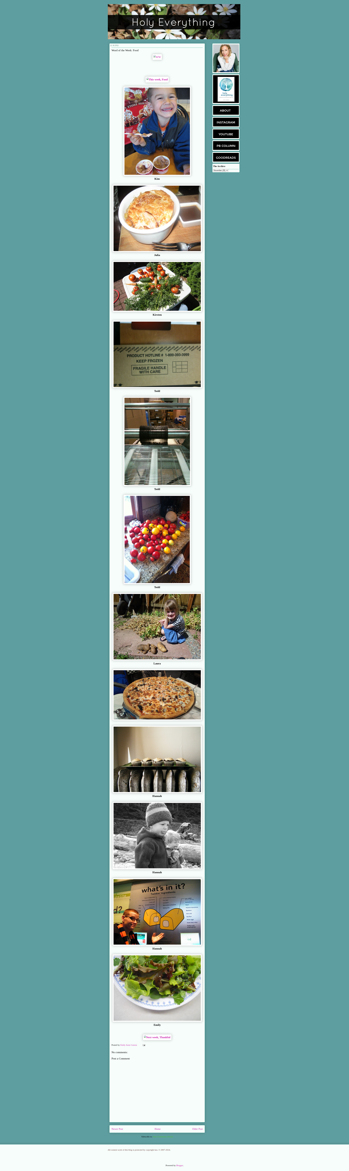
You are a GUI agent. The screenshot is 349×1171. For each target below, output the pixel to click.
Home (158, 1129)
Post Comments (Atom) (163, 1137)
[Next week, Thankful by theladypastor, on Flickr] (157, 1037)
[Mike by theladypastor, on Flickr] (157, 720)
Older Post (197, 1129)
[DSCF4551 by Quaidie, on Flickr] (157, 945)
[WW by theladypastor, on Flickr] (157, 57)
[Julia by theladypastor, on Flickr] (157, 252)
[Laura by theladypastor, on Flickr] (157, 660)
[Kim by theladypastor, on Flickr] (157, 175)
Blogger (179, 1165)
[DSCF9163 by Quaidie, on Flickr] (157, 869)
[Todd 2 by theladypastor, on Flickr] (157, 485)
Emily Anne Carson (129, 1045)
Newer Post (117, 1129)
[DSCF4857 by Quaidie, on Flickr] (157, 792)
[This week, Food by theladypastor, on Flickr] (157, 80)
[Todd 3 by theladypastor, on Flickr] (157, 387)
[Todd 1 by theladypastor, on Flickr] (157, 584)
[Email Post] (143, 1045)
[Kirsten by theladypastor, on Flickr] (157, 311)
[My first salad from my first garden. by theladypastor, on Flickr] (157, 1021)
